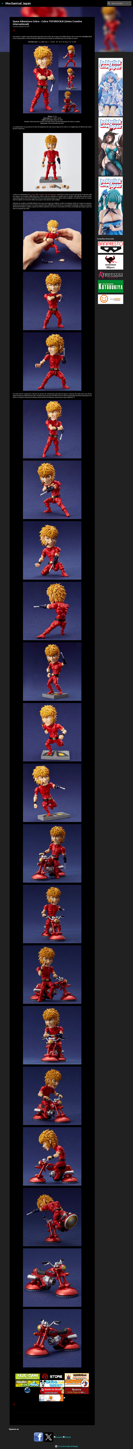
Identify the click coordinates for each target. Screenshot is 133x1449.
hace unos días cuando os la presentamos (42, 194)
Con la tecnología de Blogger (67, 1446)
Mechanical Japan (18, 3)
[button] (14, 30)
